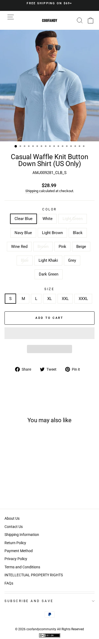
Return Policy (15, 543)
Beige (81, 246)
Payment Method (18, 551)
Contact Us (13, 526)
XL (49, 298)
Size (49, 289)
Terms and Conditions (22, 567)
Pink (62, 246)
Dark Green (48, 274)
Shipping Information (21, 534)
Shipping (31, 191)
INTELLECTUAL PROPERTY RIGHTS (33, 575)
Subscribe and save (29, 601)
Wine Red (19, 246)
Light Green (73, 218)
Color (49, 209)
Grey (72, 260)
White (48, 218)
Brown (43, 246)
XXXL (83, 298)
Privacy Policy (15, 559)
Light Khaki (48, 260)
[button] (49, 333)
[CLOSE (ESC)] (49, 85)
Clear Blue (23, 218)
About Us (12, 518)
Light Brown (52, 232)
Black (78, 232)
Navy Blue (23, 232)
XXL (65, 298)
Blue (25, 260)
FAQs (8, 583)
